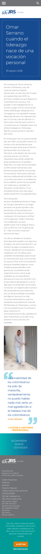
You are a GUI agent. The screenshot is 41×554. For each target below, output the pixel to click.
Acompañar (19, 440)
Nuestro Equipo (9, 488)
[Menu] (4, 3)
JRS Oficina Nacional (12, 499)
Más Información (20, 549)
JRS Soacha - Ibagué (9, 501)
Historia (5, 482)
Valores (5, 485)
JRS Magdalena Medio (10, 508)
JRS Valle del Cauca (9, 503)
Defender (20, 447)
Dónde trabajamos (11, 496)
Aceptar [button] (21, 544)
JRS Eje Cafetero (8, 515)
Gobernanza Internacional (14, 491)
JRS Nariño (6, 510)
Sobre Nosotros (9, 480)
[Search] (38, 3)
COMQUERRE (8, 493)
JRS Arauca (6, 512)
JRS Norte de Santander (11, 506)
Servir (19, 444)
